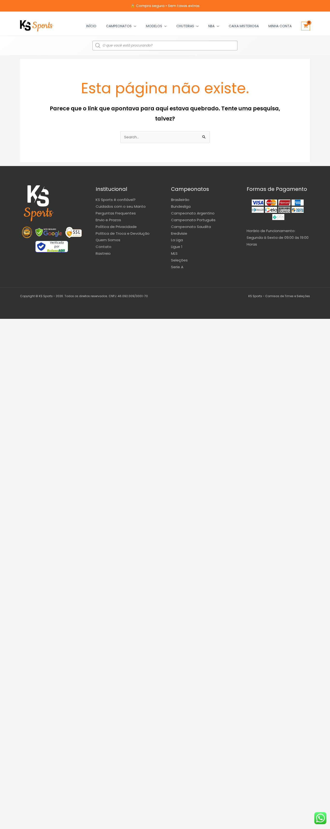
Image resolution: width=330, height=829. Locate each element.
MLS (174, 253)
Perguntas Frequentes (116, 213)
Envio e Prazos (108, 219)
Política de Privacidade (116, 226)
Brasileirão (180, 199)
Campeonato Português (193, 219)
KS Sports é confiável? (116, 199)
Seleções (179, 260)
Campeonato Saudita (191, 226)
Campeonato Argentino (193, 213)
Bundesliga (181, 206)
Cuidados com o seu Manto (121, 206)
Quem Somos (108, 239)
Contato (103, 246)
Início (91, 26)
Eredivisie (179, 233)
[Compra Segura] (73, 232)
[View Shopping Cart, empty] (305, 26)
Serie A (177, 266)
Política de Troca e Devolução (123, 233)
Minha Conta (280, 26)
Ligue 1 (176, 246)
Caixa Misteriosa (244, 26)
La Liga (177, 239)
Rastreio (103, 253)
